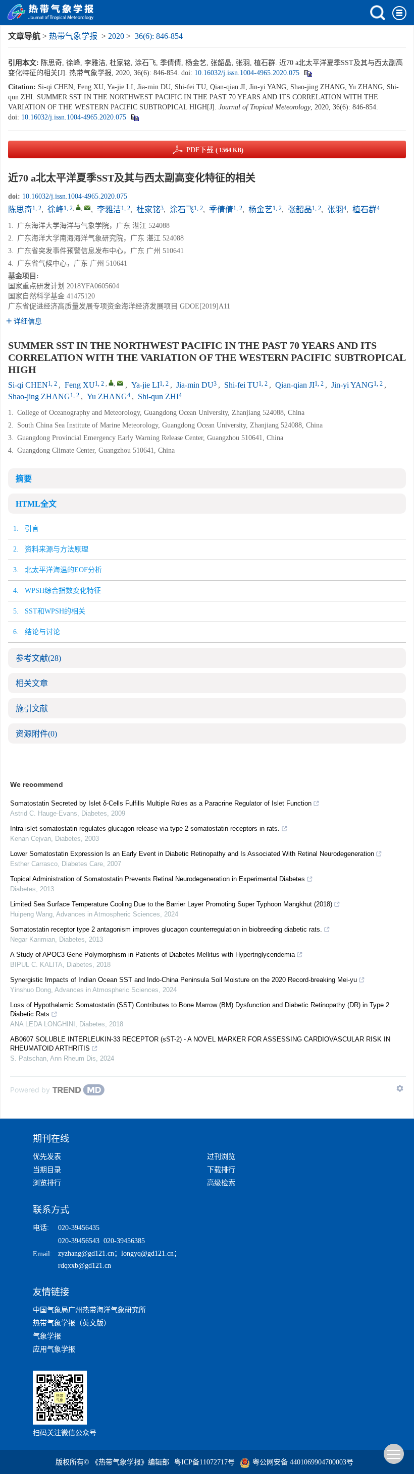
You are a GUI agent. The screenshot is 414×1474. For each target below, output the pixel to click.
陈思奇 (20, 209)
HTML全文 (36, 504)
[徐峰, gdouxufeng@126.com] (78, 207)
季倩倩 (221, 209)
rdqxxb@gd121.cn (84, 1265)
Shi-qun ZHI (158, 396)
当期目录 (47, 1170)
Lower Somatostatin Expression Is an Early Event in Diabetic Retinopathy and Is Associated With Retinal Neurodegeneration (192, 853)
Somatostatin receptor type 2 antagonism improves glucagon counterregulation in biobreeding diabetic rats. (166, 929)
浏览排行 (47, 1183)
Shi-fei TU (241, 385)
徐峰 (55, 209)
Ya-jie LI (145, 385)
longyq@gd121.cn (147, 1253)
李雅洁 (109, 209)
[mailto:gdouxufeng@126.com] (87, 207)
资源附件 (36, 733)
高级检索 (221, 1183)
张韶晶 (300, 209)
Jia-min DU (195, 385)
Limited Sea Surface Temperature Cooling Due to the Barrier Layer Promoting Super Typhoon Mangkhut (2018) (171, 904)
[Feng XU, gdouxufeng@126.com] (111, 383)
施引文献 (32, 708)
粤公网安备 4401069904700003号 (302, 1462)
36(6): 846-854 (159, 36)
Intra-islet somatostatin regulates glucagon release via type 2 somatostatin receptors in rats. (145, 828)
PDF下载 (214, 150)
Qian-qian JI (295, 385)
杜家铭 (148, 209)
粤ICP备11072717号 (204, 1462)
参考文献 (38, 658)
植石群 (364, 209)
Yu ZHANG (107, 396)
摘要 (24, 478)
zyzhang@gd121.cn (86, 1253)
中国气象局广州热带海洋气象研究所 (89, 1310)
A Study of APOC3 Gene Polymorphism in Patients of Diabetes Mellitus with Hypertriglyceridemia (152, 954)
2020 (116, 36)
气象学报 (47, 1336)
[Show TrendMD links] (400, 1088)
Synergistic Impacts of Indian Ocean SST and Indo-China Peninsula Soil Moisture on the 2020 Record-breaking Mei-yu (183, 980)
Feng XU (80, 385)
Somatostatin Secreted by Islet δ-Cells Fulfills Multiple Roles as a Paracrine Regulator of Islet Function (161, 803)
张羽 (335, 209)
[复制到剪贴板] (307, 73)
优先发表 (47, 1156)
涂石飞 (182, 209)
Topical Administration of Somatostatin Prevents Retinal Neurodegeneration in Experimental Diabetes (157, 879)
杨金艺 (260, 209)
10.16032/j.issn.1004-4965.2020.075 (246, 73)
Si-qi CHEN (28, 385)
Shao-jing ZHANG (39, 396)
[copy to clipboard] (134, 117)
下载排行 (221, 1170)
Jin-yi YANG (352, 385)
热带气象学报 (73, 36)
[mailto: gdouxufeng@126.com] (120, 383)
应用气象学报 (54, 1349)
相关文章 (32, 683)
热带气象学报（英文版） (72, 1323)
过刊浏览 (221, 1156)
